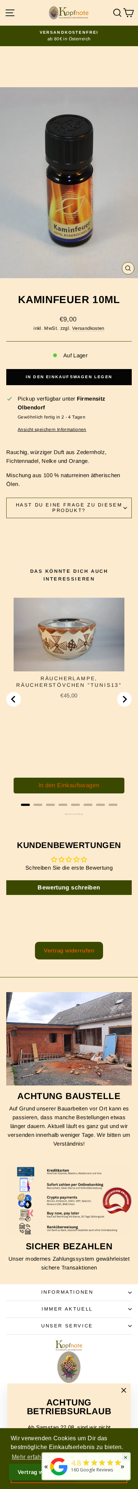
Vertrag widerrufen (69, 950)
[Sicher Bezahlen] (69, 1200)
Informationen (67, 1292)
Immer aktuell (67, 1309)
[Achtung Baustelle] (69, 1039)
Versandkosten (88, 328)
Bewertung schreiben (69, 887)
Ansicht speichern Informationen (52, 429)
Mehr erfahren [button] (31, 1457)
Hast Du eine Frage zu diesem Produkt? (69, 507)
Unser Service (67, 1325)
